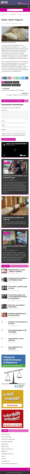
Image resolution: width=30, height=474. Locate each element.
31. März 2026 (13, 290)
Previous (3, 212)
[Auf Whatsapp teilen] (17, 78)
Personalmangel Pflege (7, 441)
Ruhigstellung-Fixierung (7, 453)
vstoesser (16, 23)
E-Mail (3, 125)
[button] (28, 6)
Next (27, 212)
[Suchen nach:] (15, 10)
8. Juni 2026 (12, 282)
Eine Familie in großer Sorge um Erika (14, 247)
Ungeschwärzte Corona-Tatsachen (16, 339)
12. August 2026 (14, 273)
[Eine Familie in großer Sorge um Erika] (15, 237)
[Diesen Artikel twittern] (5, 78)
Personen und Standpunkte (8, 439)
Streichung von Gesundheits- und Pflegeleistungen (15, 177)
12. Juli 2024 (13, 334)
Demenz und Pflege (6, 436)
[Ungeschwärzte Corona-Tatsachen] (4, 340)
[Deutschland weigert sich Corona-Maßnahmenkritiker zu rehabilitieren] (4, 296)
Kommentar (4, 110)
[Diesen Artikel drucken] (15, 78)
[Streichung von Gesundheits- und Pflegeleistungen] (15, 167)
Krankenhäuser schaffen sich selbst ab (13, 218)
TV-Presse (3, 458)
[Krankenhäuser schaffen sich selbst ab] (15, 205)
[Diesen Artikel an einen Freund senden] (12, 78)
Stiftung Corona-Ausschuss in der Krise (18, 322)
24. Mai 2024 (13, 350)
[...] (8, 192)
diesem (26, 61)
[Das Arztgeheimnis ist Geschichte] (4, 348)
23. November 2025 (14, 308)
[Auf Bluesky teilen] (24, 78)
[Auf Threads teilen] (27, 78)
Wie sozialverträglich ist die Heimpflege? (17, 331)
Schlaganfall (15, 85)
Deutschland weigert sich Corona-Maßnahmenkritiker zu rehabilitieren (17, 296)
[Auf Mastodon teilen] (19, 78)
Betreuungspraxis (5, 434)
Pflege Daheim (4, 444)
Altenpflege (8, 82)
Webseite (3, 129)
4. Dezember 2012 (7, 23)
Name (2, 121)
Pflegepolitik (4, 451)
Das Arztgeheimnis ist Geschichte (15, 348)
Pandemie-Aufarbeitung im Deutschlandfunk (17, 314)
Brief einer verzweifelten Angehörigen (16, 306)
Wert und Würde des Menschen (9, 463)
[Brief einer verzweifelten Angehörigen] (4, 306)
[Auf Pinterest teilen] (10, 78)
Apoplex (16, 82)
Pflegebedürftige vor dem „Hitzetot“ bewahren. (16, 270)
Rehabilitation (6, 85)
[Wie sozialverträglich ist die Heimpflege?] (4, 331)
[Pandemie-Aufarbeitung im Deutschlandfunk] (4, 315)
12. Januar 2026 (13, 300)
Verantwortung (5, 461)
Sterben (3, 456)
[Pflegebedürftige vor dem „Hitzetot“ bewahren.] (4, 271)
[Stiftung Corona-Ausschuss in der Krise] (4, 323)
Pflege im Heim (5, 446)
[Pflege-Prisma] (15, 4)
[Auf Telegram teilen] (22, 78)
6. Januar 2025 (13, 325)
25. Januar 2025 (13, 317)
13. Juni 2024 (13, 342)
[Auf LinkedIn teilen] (7, 78)
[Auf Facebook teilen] (2, 78)
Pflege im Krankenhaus (7, 449)
